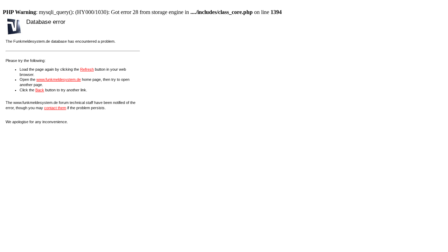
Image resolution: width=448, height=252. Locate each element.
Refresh (87, 69)
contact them (55, 108)
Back (39, 90)
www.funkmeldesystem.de (58, 79)
